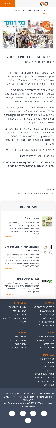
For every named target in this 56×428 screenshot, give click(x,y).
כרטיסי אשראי (20, 303)
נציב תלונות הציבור (45, 381)
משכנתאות (49, 303)
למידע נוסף (8, 236)
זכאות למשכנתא (47, 314)
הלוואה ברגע (20, 336)
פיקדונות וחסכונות (46, 336)
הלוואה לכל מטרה (18, 340)
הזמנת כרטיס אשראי (17, 307)
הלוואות (22, 332)
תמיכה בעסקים (18, 10)
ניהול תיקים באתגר (45, 347)
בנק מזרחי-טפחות (49, 10)
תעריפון (18, 393)
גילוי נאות (50, 362)
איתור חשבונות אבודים (44, 373)
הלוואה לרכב (20, 343)
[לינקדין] (12, 413)
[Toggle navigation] (53, 3)
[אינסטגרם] (28, 420)
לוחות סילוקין (48, 318)
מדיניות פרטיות (30, 393)
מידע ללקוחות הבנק (36, 10)
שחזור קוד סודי (19, 310)
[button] (7, 3)
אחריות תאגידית (47, 358)
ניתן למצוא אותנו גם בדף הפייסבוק (36, 156)
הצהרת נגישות (45, 396)
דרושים (33, 396)
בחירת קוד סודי (19, 314)
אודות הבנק (49, 384)
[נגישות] (22, 413)
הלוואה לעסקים (19, 347)
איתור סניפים (48, 366)
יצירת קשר (49, 370)
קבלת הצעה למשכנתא (44, 307)
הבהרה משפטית (46, 393)
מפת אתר (8, 393)
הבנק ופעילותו (47, 354)
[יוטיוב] (33, 413)
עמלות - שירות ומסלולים (43, 377)
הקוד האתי (23, 396)
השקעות (50, 332)
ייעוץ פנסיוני (48, 343)
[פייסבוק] (43, 413)
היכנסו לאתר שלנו (13, 150)
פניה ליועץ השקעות (45, 340)
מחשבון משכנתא (47, 310)
